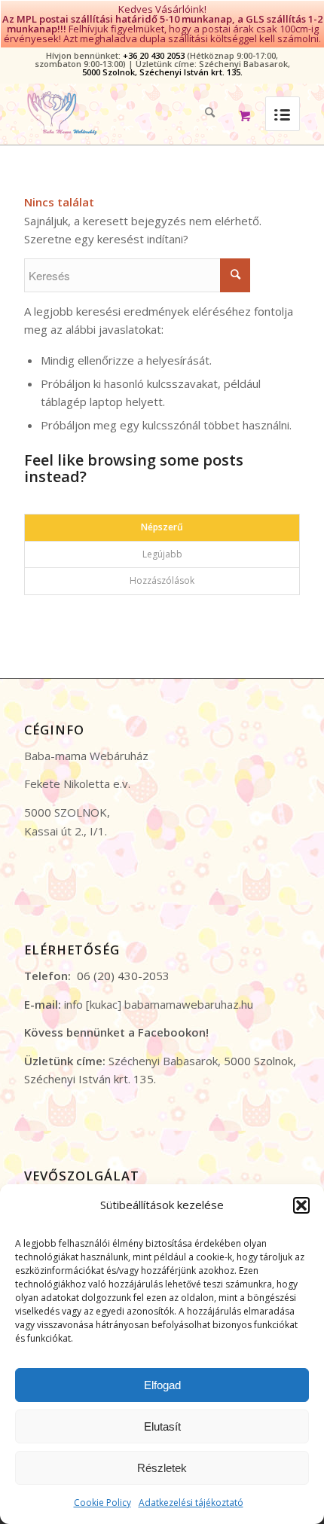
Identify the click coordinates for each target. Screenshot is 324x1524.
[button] (301, 1205)
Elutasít (162, 1426)
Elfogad (162, 1385)
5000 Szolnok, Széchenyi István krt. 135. (162, 72)
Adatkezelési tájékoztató (191, 1502)
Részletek (162, 1467)
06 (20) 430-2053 (123, 975)
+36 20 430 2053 (154, 55)
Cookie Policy (102, 1502)
